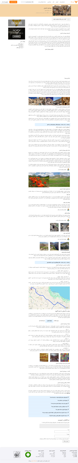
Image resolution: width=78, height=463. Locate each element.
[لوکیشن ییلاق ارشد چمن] (68, 169)
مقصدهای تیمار (63, 450)
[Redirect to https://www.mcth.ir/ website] (17, 457)
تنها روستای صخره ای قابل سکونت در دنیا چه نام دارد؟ (58, 397)
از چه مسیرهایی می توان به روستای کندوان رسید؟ (59, 406)
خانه (50, 10)
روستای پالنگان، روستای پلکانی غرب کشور (53, 124)
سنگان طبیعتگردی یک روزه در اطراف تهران (53, 262)
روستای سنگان (20, 43)
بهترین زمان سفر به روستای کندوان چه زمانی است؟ (59, 403)
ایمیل (68, 434)
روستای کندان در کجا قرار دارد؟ (62, 400)
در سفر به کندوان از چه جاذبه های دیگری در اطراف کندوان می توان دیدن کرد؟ (54, 412)
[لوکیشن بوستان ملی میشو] (68, 209)
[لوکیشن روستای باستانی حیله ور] (68, 220)
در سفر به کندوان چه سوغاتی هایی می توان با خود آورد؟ (58, 415)
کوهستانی (37, 12)
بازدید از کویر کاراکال (20, 47)
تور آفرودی (49, 2)
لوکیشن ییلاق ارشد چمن (62, 169)
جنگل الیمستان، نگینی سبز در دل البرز (17, 45)
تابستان (40, 12)
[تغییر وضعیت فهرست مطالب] (68, 19)
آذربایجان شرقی (45, 12)
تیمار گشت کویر (34, 461)
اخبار (53, 2)
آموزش (57, 2)
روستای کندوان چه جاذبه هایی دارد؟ (61, 409)
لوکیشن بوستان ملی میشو (62, 209)
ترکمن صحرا (21, 46)
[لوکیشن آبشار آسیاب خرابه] (68, 239)
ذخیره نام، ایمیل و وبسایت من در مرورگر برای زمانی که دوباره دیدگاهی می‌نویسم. (54, 438)
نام (68, 429)
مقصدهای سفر (62, 2)
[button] (49, 397)
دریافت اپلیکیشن (28, 450)
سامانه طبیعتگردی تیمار (42, 2)
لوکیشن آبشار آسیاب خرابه (62, 239)
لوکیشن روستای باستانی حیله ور (61, 220)
